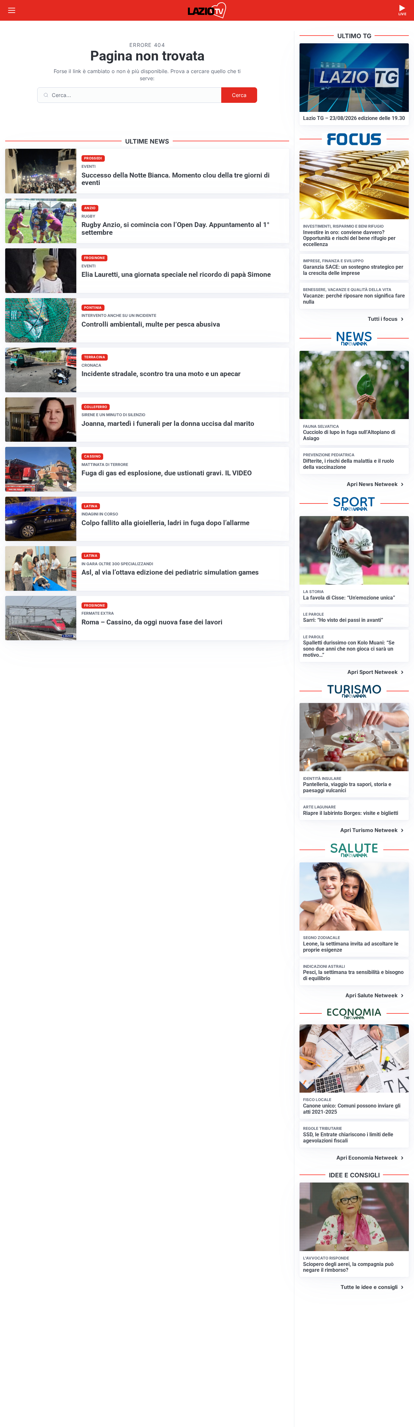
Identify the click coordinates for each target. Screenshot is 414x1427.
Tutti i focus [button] (383, 319)
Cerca (239, 95)
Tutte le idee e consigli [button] (369, 1287)
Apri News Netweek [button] (372, 484)
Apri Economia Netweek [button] (367, 1157)
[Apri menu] (11, 10)
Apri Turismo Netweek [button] (369, 830)
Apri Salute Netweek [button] (371, 995)
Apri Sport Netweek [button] (372, 672)
